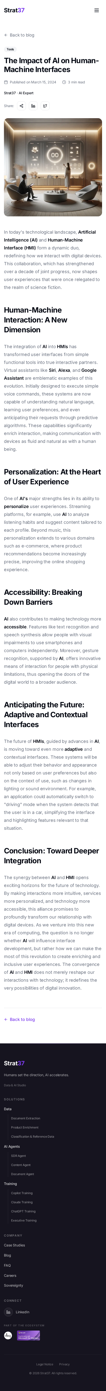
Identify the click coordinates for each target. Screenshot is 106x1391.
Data (7, 1109)
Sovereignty (13, 1285)
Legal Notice (44, 1364)
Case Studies (14, 1245)
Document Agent (22, 1174)
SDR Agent (18, 1156)
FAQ (7, 1265)
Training (10, 1184)
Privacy (64, 1364)
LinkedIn (22, 1312)
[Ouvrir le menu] (96, 10)
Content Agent (21, 1165)
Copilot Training (22, 1193)
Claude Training (22, 1202)
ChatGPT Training (23, 1211)
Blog (7, 1255)
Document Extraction (25, 1118)
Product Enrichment (24, 1127)
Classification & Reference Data (32, 1136)
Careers (10, 1275)
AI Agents (12, 1146)
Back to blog (22, 35)
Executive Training (23, 1220)
